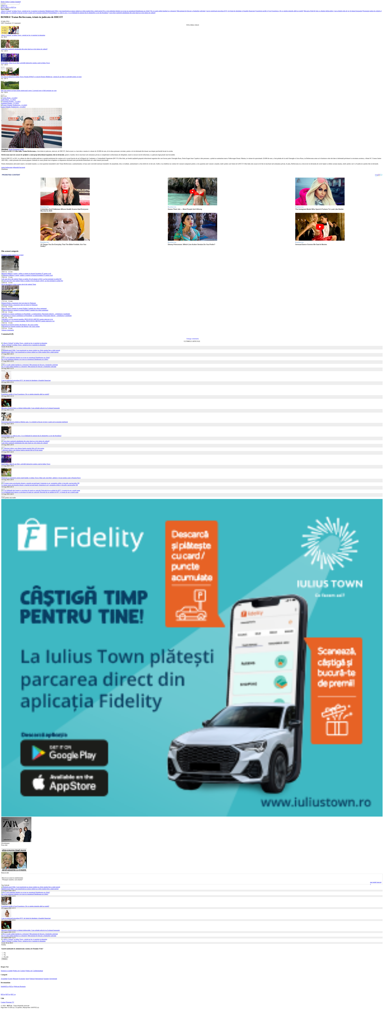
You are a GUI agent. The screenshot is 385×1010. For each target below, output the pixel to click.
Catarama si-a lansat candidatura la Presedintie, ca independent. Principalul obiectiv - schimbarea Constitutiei (35, 314)
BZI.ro (11, 986)
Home (3, 2)
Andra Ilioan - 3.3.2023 (8, 100)
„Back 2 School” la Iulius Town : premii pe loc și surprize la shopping (23, 11)
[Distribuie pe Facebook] (2, 39)
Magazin (15, 979)
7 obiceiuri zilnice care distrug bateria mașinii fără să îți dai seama (22, 450)
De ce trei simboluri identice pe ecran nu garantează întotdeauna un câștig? (126, 11)
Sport (27, 979)
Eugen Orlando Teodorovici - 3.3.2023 (13, 107)
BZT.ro (3, 7)
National (32, 979)
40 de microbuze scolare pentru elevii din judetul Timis (18, 284)
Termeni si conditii (7, 971)
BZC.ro (8, 7)
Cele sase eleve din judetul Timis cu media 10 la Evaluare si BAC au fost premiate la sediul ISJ (31, 279)
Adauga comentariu (7, 330)
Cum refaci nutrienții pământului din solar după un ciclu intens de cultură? (132, 13)
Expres (10, 979)
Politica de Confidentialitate (34, 971)
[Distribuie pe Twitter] (4, 39)
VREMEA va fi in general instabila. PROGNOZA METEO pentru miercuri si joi (27, 319)
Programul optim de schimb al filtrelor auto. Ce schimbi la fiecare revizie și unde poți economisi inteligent (34, 422)
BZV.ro (13, 7)
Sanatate (46, 979)
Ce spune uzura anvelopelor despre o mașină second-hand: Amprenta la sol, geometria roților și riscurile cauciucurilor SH (39, 485)
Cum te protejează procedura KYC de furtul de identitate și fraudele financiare (230, 11)
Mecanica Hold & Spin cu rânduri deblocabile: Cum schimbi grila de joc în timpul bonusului (333, 11)
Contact (12, 2)
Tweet (10, 149)
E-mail (21, 149)
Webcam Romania (20, 986)
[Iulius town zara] (16, 841)
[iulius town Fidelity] (192, 816)
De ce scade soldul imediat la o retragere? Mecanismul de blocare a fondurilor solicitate (177, 11)
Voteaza (4, 959)
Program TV (10, 1002)
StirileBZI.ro (5, 986)
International (39, 979)
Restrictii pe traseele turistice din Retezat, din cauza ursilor (19, 325)
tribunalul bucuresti (19, 167)
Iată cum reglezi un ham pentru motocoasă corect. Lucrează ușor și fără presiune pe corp (29, 90)
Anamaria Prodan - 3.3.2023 (10, 103)
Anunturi (18, 2)
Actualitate (4, 979)
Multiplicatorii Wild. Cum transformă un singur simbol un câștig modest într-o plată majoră (74, 11)
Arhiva (7, 2)
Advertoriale (53, 979)
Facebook (16, 149)
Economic (22, 979)
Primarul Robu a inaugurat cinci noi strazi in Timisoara (18, 303)
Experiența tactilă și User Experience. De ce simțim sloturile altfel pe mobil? (279, 11)
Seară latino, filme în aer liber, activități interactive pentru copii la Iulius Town (25, 63)
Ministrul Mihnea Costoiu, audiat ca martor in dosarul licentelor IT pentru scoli (26, 273)
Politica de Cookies (19, 971)
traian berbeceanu (7, 167)
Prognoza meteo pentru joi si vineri (12, 255)
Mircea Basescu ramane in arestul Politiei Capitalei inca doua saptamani (24, 308)
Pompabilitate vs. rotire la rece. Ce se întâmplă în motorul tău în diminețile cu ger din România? (78, 13)
